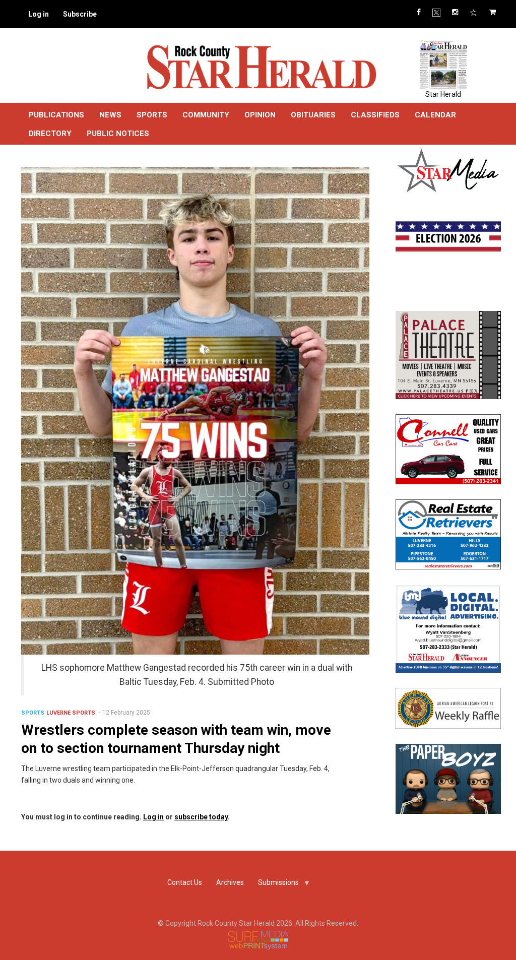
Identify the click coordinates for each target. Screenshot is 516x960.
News (110, 114)
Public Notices (118, 133)
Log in (38, 14)
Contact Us (184, 882)
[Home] (261, 66)
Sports (32, 713)
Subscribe (80, 14)
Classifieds (375, 114)
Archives (230, 882)
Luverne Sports (70, 713)
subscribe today (201, 817)
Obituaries (313, 114)
